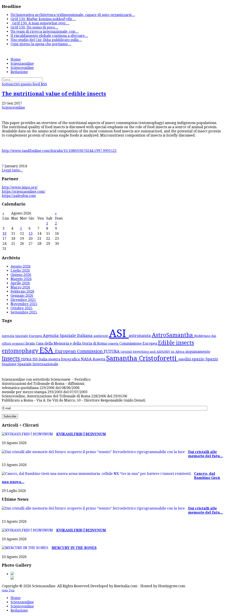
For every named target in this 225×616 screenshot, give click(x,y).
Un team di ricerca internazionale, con (45, 31)
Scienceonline (13, 107)
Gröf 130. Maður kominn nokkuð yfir (43, 19)
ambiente (101, 336)
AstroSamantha (173, 335)
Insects (11, 358)
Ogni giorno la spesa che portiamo (41, 44)
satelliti (185, 359)
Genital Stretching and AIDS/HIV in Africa (153, 351)
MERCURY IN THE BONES (74, 548)
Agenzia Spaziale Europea (22, 336)
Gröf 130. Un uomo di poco (34, 27)
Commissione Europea (138, 343)
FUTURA (112, 351)
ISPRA (27, 359)
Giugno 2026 (21, 275)
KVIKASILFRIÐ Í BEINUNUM (81, 434)
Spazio (211, 359)
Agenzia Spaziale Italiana (68, 335)
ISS (36, 359)
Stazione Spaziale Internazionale (30, 364)
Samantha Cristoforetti (142, 358)
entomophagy (21, 351)
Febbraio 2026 (22, 291)
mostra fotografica (64, 359)
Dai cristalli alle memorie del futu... (205, 454)
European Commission (79, 351)
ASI (119, 333)
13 (31, 233)
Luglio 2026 (20, 270)
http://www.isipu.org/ (20, 187)
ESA (47, 350)
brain (30, 343)
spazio (198, 359)
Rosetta (99, 359)
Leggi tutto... (12, 170)
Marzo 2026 (20, 287)
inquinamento (197, 351)
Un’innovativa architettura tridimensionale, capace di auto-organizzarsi (73, 15)
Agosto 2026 (21, 266)
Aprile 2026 (20, 283)
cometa (113, 343)
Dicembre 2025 (23, 300)
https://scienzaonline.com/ (23, 191)
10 (4, 233)
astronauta (140, 335)
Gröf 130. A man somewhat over (40, 23)
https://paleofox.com (19, 196)
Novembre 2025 (24, 304)
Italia (43, 359)
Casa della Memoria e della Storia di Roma (72, 343)
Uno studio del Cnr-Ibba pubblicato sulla (46, 40)
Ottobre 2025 (22, 308)
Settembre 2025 (24, 312)
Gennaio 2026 (22, 296)
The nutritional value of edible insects (54, 94)
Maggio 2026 (21, 279)
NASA (87, 359)
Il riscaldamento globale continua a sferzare (49, 36)
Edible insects (176, 343)
